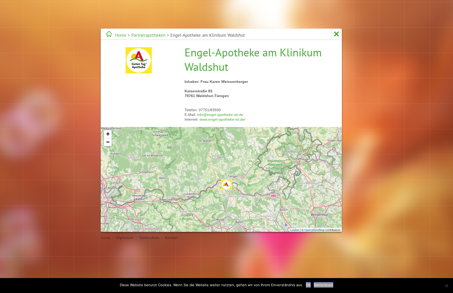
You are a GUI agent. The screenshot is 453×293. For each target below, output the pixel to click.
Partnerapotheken (148, 35)
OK (308, 285)
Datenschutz (149, 237)
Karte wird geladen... (221, 179)
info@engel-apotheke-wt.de (220, 115)
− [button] (108, 142)
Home (120, 35)
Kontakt (171, 237)
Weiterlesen (323, 285)
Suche (105, 237)
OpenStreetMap (314, 230)
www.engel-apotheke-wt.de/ (222, 119)
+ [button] (108, 134)
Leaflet (294, 230)
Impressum (124, 237)
